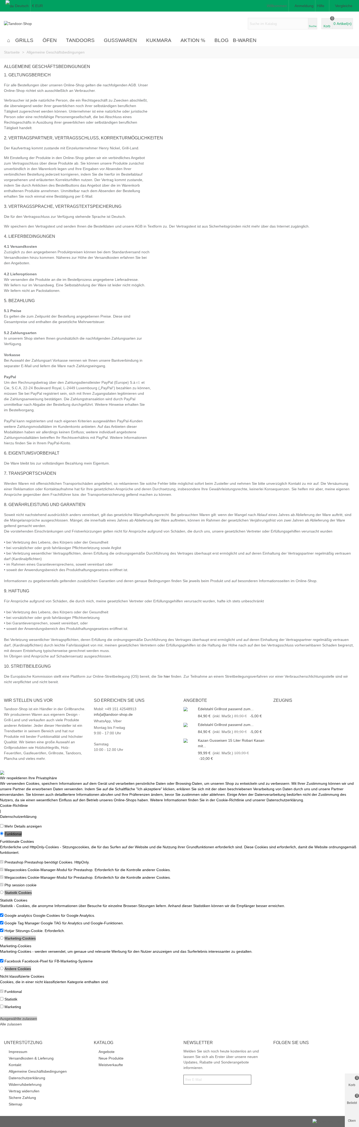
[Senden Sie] (246, 1079)
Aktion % (193, 40)
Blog (221, 40)
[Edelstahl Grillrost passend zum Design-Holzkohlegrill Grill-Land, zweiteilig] (189, 725)
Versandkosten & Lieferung (31, 1058)
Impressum (18, 1052)
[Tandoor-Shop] (33, 24)
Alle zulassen (11, 1024)
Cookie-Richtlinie (14, 805)
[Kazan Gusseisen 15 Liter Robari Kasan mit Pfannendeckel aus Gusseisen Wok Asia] (189, 740)
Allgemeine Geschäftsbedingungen (38, 1071)
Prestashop (13, 862)
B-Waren (245, 40)
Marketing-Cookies (20, 938)
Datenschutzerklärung (18, 816)
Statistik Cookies (18, 893)
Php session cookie (20, 885)
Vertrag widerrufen (24, 1091)
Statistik (10, 999)
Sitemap (15, 1104)
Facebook (12, 961)
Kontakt (15, 1065)
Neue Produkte (111, 1058)
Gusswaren (120, 40)
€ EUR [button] (37, 6)
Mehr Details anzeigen (23, 826)
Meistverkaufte (111, 1065)
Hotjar (9, 931)
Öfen (50, 40)
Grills (24, 40)
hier (167, 676)
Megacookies (15, 870)
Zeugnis (282, 700)
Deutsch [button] (22, 6)
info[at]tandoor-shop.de (113, 714)
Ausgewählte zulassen (18, 1019)
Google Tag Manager (22, 923)
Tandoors (80, 40)
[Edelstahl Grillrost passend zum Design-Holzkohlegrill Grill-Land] (189, 709)
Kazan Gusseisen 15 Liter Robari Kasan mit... (231, 743)
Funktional (13, 834)
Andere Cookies (17, 969)
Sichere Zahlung (22, 1098)
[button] (322, 6)
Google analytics (18, 915)
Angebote (195, 700)
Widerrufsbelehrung (25, 1084)
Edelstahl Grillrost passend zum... (226, 709)
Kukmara (158, 40)
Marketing (12, 1007)
